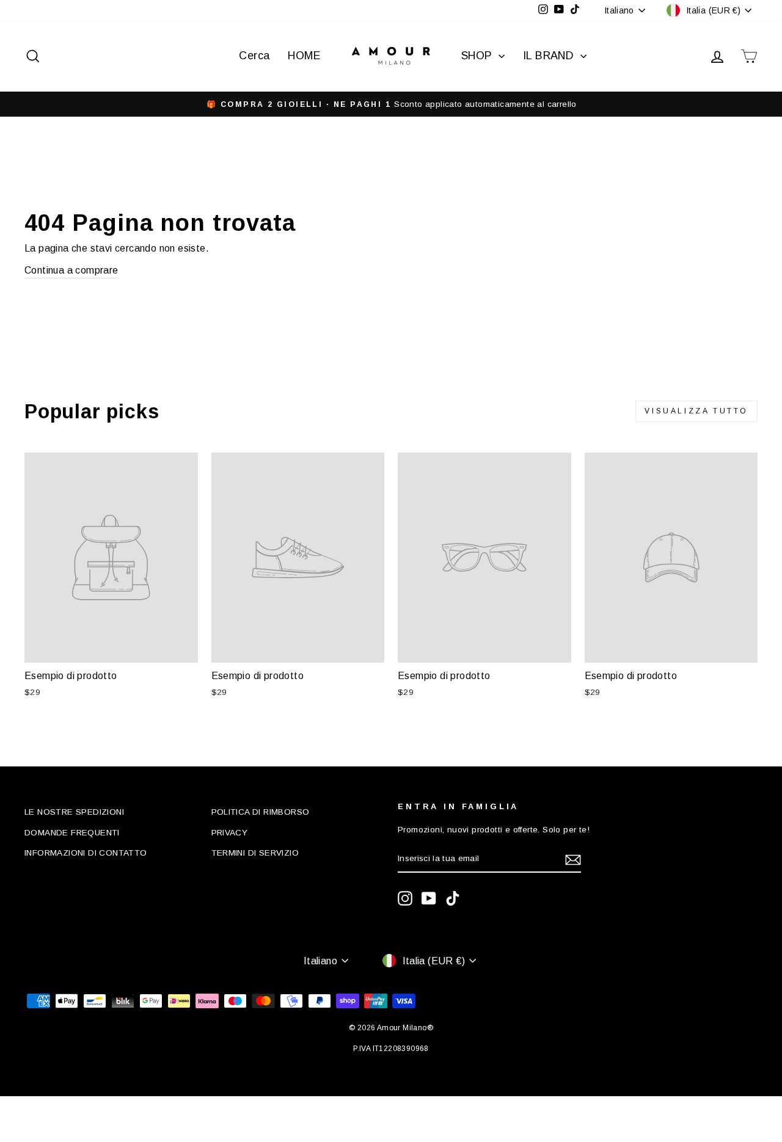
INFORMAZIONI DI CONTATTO (85, 852)
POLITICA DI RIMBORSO (260, 811)
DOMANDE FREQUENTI (72, 832)
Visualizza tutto (696, 411)
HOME (304, 55)
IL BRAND (550, 55)
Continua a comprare (71, 270)
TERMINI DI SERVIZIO (255, 852)
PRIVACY (229, 832)
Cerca (254, 55)
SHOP (478, 55)
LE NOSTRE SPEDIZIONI (74, 811)
